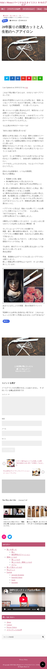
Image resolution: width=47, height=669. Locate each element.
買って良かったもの (14, 567)
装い (3, 9)
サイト (4, 439)
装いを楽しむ (12, 549)
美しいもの (15, 560)
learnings (14, 582)
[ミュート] (38, 609)
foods (13, 580)
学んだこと (11, 570)
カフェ (14, 565)
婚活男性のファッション (20, 555)
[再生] (5, 609)
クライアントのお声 (14, 9)
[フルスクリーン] (42, 609)
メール (4, 429)
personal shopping (17, 575)
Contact (9, 625)
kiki (26, 87)
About (39, 9)
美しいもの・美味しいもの (21, 562)
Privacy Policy (12, 627)
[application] (23, 599)
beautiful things (16, 577)
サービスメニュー (28, 9)
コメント (6, 394)
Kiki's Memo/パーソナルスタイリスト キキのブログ (23, 3)
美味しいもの (12, 557)
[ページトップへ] (42, 664)
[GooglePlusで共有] (23, 78)
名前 (3, 419)
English (9, 572)
